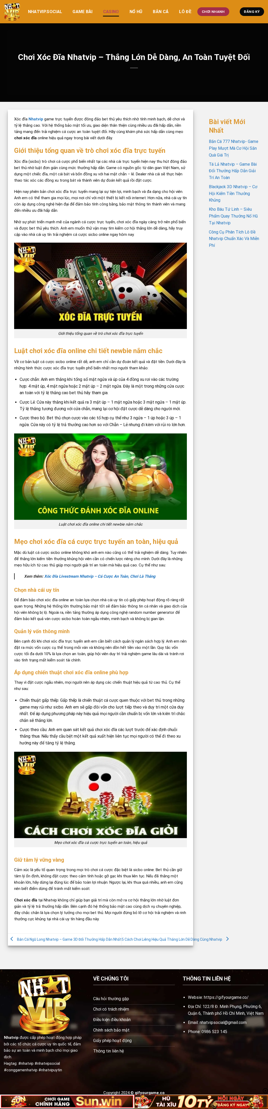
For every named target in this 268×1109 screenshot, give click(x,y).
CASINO (111, 11)
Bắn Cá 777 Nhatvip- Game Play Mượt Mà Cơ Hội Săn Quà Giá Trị (233, 148)
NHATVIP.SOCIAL (45, 11)
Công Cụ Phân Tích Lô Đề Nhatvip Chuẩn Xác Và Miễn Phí (234, 239)
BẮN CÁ (161, 11)
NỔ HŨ (136, 11)
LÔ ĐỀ (185, 11)
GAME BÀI (82, 11)
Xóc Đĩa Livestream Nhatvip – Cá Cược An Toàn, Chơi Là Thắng (99, 576)
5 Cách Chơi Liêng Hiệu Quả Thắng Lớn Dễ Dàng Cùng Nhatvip (172, 939)
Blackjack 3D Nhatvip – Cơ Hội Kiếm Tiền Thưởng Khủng (233, 193)
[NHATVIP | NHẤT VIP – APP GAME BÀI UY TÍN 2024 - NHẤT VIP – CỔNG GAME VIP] (12, 11)
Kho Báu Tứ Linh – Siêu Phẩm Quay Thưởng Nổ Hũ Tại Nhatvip (233, 216)
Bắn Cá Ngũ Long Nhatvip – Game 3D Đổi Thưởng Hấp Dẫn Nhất (69, 939)
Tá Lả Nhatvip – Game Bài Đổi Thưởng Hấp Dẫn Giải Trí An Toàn (233, 171)
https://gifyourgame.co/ (226, 997)
